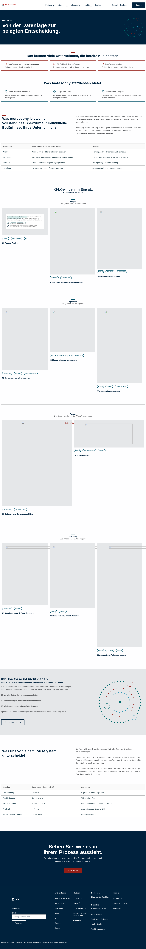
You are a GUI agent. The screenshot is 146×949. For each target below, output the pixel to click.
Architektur (77, 920)
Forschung (59, 908)
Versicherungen (97, 914)
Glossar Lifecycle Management (79, 914)
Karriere (58, 923)
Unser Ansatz (60, 903)
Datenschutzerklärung (39, 942)
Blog (56, 918)
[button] (5, 238)
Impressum (50, 942)
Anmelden (19, 923)
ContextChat (77, 898)
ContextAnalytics (79, 908)
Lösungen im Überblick (100, 897)
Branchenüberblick (98, 909)
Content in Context (120, 903)
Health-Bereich (96, 924)
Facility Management (99, 929)
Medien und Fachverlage (100, 919)
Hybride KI (117, 908)
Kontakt (57, 928)
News (57, 913)
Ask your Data (118, 898)
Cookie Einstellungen (60, 942)
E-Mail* (14, 913)
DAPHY (76, 903)
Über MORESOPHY (62, 898)
